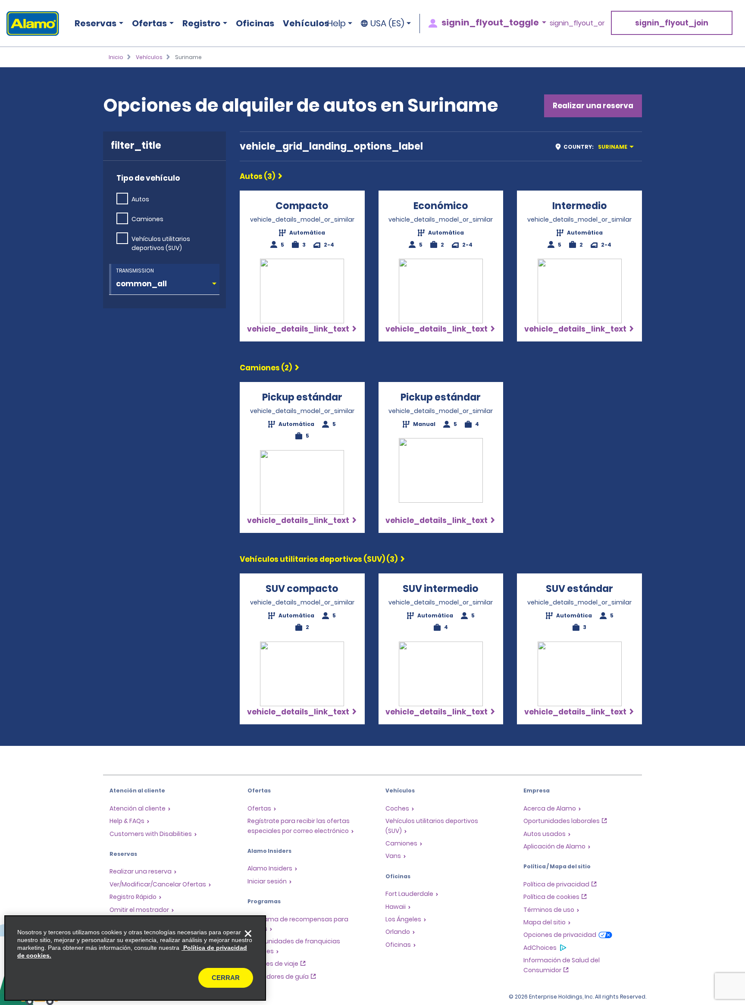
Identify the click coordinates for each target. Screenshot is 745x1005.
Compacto (302, 206)
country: (595, 146)
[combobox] (597, 146)
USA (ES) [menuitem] (387, 23)
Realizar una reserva (593, 105)
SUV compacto (302, 588)
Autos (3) (257, 176)
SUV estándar (579, 588)
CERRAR (226, 977)
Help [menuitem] (336, 23)
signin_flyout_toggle (490, 22)
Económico (440, 206)
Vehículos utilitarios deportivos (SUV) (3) (319, 559)
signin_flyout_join (671, 23)
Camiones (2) (266, 368)
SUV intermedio (441, 588)
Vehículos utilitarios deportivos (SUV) (160, 243)
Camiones (147, 219)
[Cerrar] (248, 933)
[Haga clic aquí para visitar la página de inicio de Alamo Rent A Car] (29, 23)
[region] (135, 958)
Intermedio (579, 206)
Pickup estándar (302, 397)
